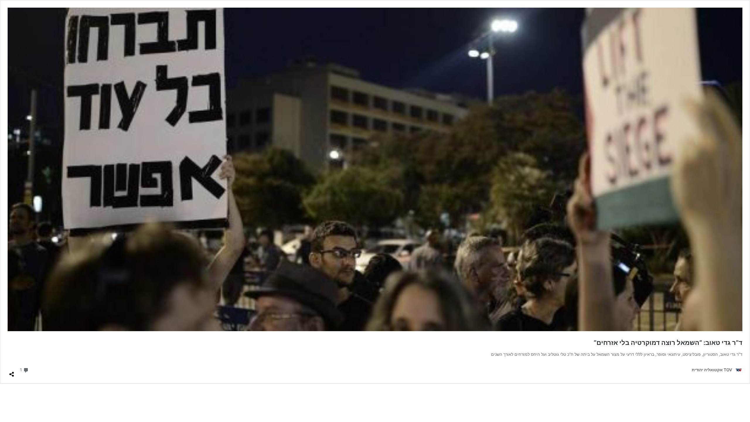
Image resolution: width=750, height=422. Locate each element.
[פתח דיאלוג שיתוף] (12, 372)
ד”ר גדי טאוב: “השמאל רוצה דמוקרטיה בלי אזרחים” (668, 342)
